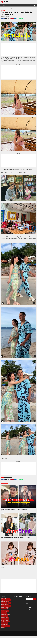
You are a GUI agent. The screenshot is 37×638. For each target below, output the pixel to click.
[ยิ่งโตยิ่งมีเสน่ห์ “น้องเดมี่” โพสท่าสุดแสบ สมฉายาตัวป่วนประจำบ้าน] (18, 553)
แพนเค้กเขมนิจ (8, 621)
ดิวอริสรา (6, 600)
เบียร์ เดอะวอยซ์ (3, 614)
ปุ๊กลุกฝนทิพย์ (7, 607)
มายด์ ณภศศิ (6, 608)
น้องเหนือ (2, 604)
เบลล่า (2, 613)
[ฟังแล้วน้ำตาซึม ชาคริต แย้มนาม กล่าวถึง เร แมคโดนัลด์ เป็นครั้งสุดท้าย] (18, 496)
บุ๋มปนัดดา (9, 605)
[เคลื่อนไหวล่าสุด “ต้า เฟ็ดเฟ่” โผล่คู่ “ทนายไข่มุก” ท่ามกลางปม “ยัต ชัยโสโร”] (18, 524)
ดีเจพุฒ (10, 600)
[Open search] (34, 5)
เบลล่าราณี (5, 613)
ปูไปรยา (2, 608)
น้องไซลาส (2, 605)
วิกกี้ (5, 610)
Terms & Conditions (30, 605)
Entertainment (3, 10)
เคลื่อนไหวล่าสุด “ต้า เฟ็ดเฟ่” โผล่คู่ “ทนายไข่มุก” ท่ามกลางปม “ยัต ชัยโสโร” (15, 537)
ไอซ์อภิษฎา (2, 627)
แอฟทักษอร (3, 624)
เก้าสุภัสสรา (6, 611)
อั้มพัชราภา (2, 611)
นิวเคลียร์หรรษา (3, 601)
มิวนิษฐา (2, 610)
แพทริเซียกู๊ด (3, 621)
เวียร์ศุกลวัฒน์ (3, 617)
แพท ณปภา (2, 620)
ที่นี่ (8, 458)
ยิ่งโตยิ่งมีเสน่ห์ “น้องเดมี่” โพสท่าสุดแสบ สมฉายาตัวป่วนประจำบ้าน (13, 566)
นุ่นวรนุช (7, 601)
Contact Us (28, 610)
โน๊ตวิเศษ (7, 624)
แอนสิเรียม (6, 623)
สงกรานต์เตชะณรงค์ (6, 477)
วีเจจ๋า (7, 610)
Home (2, 8)
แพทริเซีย (6, 620)
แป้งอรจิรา (2, 618)
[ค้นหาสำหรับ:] (31, 599)
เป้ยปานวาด (8, 614)
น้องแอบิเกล (6, 604)
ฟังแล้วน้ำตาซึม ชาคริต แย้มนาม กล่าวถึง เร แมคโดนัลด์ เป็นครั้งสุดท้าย (14, 509)
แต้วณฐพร (7, 617)
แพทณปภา (6, 618)
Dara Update (7, 16)
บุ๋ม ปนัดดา (2, 607)
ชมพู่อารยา (2, 600)
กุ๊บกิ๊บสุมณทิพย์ (3, 598)
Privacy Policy (29, 607)
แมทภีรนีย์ (10, 477)
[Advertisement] (18, 49)
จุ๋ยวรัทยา (8, 598)
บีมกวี (6, 605)
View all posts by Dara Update (8, 575)
